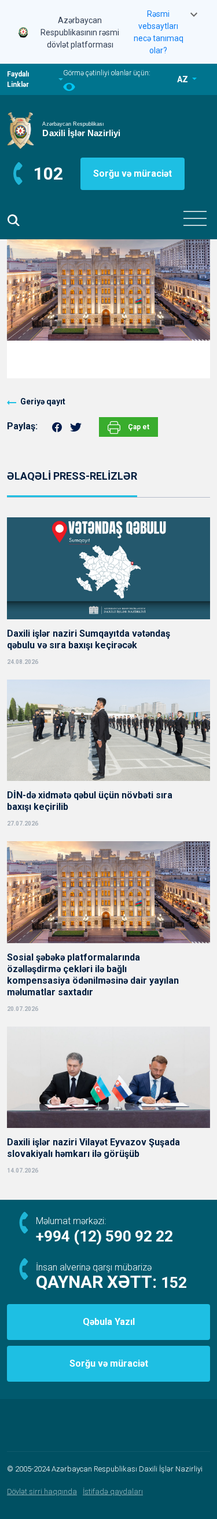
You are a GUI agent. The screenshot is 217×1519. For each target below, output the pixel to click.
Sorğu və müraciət (132, 173)
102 (48, 173)
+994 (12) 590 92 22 (104, 1236)
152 (174, 1282)
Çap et (137, 427)
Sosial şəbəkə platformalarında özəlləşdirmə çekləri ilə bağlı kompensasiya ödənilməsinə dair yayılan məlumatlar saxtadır (93, 975)
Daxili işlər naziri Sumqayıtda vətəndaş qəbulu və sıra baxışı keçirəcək (88, 639)
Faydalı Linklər (18, 79)
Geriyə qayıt (42, 401)
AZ (183, 79)
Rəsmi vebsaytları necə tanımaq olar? (158, 32)
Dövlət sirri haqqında (42, 1491)
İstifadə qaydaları (113, 1491)
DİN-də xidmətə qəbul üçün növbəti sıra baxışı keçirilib (89, 801)
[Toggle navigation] (195, 218)
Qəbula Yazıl (109, 1321)
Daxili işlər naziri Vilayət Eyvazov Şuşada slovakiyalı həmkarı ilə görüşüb (93, 1148)
